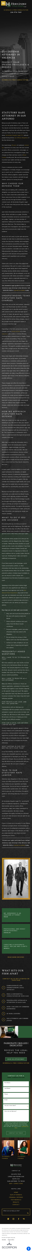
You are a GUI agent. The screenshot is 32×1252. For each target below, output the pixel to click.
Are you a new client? (10, 1105)
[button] (29, 1249)
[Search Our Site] (28, 1213)
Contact (16, 1204)
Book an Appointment (16, 1059)
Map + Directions (16, 1183)
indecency (5, 334)
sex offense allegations (21, 137)
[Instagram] (13, 1219)
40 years (14, 145)
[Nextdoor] (24, 1219)
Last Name (7, 1088)
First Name (7, 1082)
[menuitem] (16, 1192)
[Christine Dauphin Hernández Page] (24, 1147)
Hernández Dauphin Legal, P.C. (14, 135)
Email (5, 1099)
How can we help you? (10, 1111)
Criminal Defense (16, 1197)
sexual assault (16, 331)
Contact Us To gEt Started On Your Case (16, 979)
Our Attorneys (16, 1195)
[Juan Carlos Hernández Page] (8, 1147)
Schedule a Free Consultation (15, 80)
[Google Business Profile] (8, 1219)
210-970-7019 (16, 12)
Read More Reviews (16, 957)
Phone (6, 1094)
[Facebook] (18, 1219)
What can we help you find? (11, 1210)
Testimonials (16, 1199)
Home (16, 1192)
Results (16, 1202)
